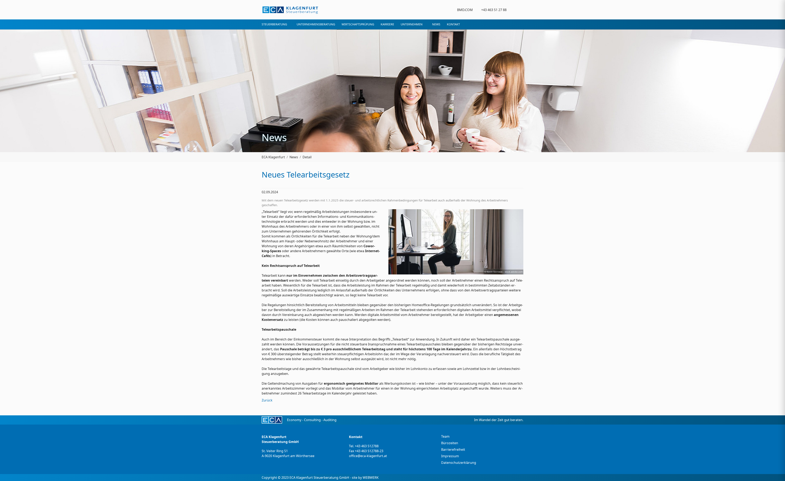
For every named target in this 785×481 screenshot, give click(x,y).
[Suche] (520, 9)
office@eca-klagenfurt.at (368, 456)
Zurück (267, 400)
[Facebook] (512, 9)
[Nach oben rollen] (776, 472)
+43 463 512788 (367, 446)
